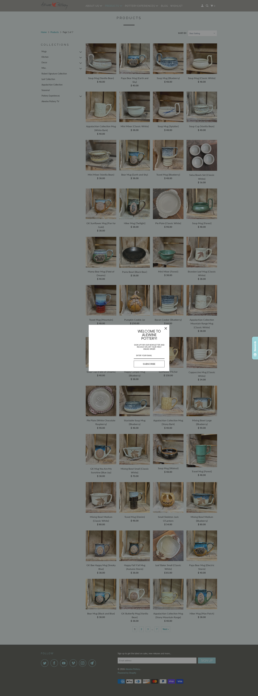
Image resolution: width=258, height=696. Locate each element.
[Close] (165, 328)
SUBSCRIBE (149, 364)
